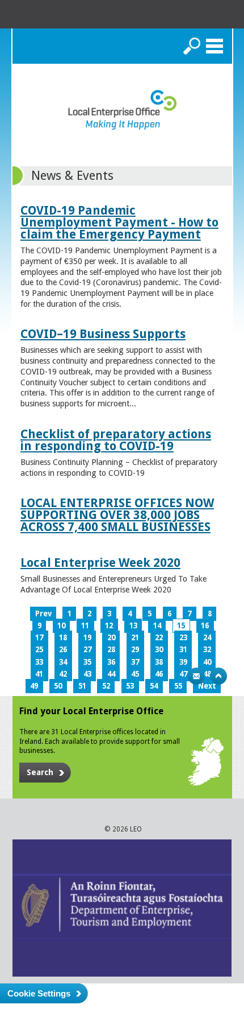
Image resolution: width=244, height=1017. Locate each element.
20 (111, 637)
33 (39, 662)
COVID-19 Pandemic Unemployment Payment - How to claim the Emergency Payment (119, 222)
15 (181, 625)
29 (135, 649)
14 (157, 625)
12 (109, 625)
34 (63, 662)
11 (85, 625)
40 (207, 662)
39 (183, 662)
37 (135, 662)
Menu (214, 46)
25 (39, 649)
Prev (43, 614)
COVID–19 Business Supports (103, 334)
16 (205, 625)
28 (111, 649)
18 (63, 637)
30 (159, 649)
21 (135, 637)
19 (87, 637)
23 (183, 637)
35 (87, 662)
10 (61, 625)
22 (159, 637)
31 (183, 649)
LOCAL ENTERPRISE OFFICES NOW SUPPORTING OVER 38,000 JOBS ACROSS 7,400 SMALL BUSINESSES (117, 515)
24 (207, 637)
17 (39, 637)
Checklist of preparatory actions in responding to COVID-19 (115, 440)
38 (159, 662)
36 (111, 662)
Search (191, 46)
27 (87, 649)
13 (133, 625)
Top (218, 676)
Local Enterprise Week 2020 (100, 562)
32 (207, 649)
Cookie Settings (38, 993)
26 (63, 649)
